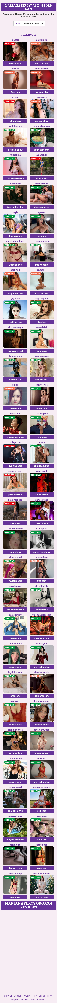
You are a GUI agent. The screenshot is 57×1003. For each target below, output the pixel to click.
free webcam (41, 264)
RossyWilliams (15, 815)
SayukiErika (15, 585)
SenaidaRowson (42, 729)
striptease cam (15, 293)
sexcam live (15, 379)
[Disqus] (28, 949)
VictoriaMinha (15, 758)
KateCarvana (15, 355)
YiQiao (15, 384)
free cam (15, 92)
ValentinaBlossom (41, 614)
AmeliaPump (15, 873)
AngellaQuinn (41, 298)
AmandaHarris (42, 355)
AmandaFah (41, 327)
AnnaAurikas (41, 499)
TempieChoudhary (15, 241)
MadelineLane (15, 126)
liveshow (41, 235)
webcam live (15, 264)
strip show (15, 552)
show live (42, 839)
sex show (15, 523)
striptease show (41, 552)
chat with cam (41, 638)
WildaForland (41, 68)
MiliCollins (15, 154)
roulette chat (15, 580)
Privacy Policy (30, 995)
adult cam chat (41, 63)
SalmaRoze (41, 39)
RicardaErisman (15, 528)
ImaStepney (42, 528)
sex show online (15, 178)
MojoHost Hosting (19, 999)
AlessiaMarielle (41, 672)
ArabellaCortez (15, 729)
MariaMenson (15, 470)
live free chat (15, 465)
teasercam (15, 408)
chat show (15, 120)
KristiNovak (41, 470)
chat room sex (41, 207)
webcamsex (42, 609)
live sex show (42, 120)
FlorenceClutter (41, 700)
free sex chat (41, 379)
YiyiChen (15, 298)
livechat (42, 322)
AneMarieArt (42, 557)
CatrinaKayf (41, 97)
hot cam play (41, 92)
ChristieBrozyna (42, 126)
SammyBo (42, 815)
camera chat (15, 724)
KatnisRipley (42, 413)
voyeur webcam (15, 437)
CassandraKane (42, 241)
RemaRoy (15, 700)
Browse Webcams (33, 23)
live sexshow (41, 494)
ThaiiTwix (15, 269)
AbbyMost (41, 844)
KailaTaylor (41, 643)
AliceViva (41, 758)
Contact (17, 995)
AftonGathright (15, 327)
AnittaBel (41, 269)
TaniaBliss (15, 844)
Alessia (15, 39)
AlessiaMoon (41, 183)
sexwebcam (15, 63)
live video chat (15, 350)
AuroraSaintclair (41, 873)
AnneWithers (15, 643)
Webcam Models (38, 999)
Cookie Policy (45, 995)
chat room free (41, 465)
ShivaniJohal (15, 557)
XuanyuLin (15, 413)
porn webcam (15, 494)
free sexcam (15, 235)
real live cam (15, 322)
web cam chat (42, 724)
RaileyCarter (15, 442)
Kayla (15, 212)
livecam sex (42, 178)
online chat (41, 408)
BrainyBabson (15, 499)
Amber (15, 68)
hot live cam (41, 293)
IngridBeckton (15, 672)
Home (18, 23)
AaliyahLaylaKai (41, 585)
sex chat (41, 810)
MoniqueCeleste (41, 787)
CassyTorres (42, 384)
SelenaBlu (41, 154)
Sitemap (8, 995)
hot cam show (15, 149)
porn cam (42, 350)
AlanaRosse (15, 183)
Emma (42, 442)
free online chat (15, 207)
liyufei (15, 97)
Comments (28, 34)
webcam (15, 695)
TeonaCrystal (15, 787)
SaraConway (15, 614)
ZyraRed (41, 212)
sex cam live (15, 753)
